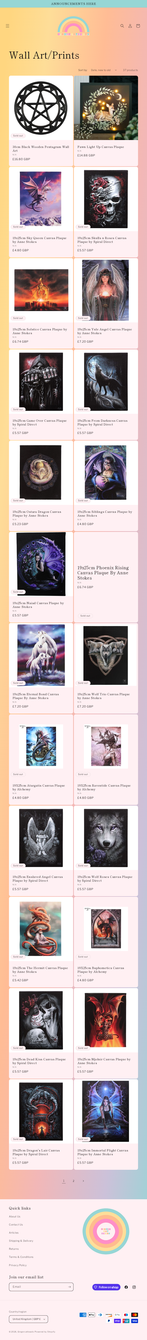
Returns (14, 1248)
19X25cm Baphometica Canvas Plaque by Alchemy (100, 969)
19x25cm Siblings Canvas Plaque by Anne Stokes (104, 513)
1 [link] (64, 1181)
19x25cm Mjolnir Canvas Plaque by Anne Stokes (104, 1061)
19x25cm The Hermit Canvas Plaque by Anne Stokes (40, 969)
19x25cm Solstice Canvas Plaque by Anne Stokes (40, 331)
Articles (14, 1232)
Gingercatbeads (26, 1331)
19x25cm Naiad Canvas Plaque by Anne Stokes (38, 605)
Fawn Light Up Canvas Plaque (100, 147)
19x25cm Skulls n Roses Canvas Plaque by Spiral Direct (102, 240)
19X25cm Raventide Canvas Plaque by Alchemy (104, 787)
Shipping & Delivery (21, 1240)
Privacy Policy (18, 1265)
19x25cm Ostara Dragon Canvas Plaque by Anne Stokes (37, 513)
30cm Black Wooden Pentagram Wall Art (41, 148)
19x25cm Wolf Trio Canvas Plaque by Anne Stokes (103, 696)
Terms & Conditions (21, 1256)
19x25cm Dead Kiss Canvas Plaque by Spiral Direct (39, 1061)
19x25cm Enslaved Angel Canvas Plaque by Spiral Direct (38, 878)
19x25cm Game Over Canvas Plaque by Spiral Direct (40, 422)
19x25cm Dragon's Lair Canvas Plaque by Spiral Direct (36, 1152)
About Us (14, 1216)
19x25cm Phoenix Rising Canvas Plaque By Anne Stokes (103, 572)
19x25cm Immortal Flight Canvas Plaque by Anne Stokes (102, 1152)
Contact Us (16, 1224)
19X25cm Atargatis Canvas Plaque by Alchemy (39, 787)
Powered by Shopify (45, 1331)
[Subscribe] (69, 1287)
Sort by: (82, 70)
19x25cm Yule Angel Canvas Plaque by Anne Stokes (104, 331)
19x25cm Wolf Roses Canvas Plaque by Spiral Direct (105, 878)
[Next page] (83, 1181)
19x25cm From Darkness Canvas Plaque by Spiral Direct (102, 422)
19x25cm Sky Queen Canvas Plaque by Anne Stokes (40, 240)
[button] (7, 26)
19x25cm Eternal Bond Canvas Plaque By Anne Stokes (36, 696)
